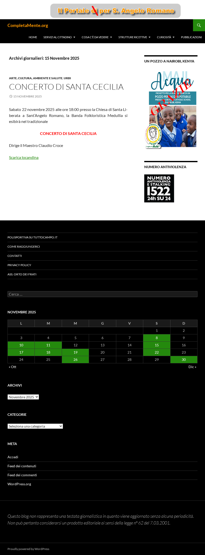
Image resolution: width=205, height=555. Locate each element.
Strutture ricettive (132, 37)
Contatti (15, 256)
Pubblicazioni (191, 37)
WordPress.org (19, 484)
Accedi (13, 457)
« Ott (12, 367)
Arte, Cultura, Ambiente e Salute (35, 78)
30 (184, 359)
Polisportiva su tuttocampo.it (33, 237)
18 (48, 352)
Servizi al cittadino (58, 37)
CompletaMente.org (28, 25)
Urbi (67, 78)
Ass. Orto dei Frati (22, 274)
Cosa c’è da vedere (95, 37)
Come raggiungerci (24, 246)
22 (157, 352)
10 (21, 345)
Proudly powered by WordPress (28, 549)
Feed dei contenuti (22, 466)
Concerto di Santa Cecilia (66, 86)
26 (76, 359)
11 (48, 345)
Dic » (192, 367)
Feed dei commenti (22, 475)
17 (21, 352)
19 (76, 352)
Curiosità (164, 37)
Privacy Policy (19, 265)
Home (33, 37)
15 (157, 345)
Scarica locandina (23, 157)
